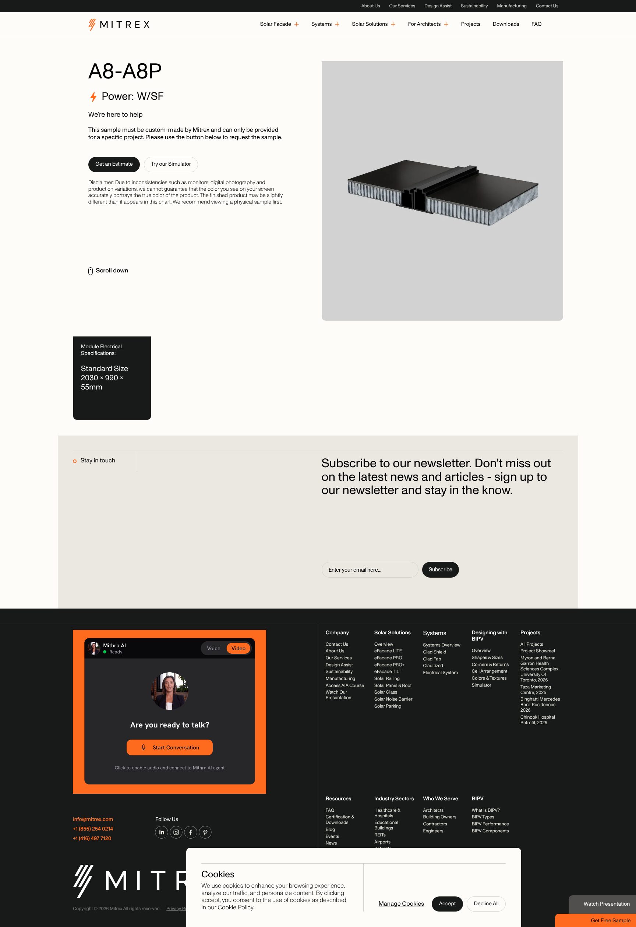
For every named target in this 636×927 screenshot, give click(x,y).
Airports (382, 842)
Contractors (435, 824)
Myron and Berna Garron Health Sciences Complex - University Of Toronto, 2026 (540, 669)
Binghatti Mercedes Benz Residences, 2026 (540, 704)
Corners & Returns (490, 664)
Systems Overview (441, 645)
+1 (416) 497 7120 (92, 839)
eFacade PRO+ (389, 665)
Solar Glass (385, 692)
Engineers (433, 831)
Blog (330, 829)
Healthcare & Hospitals (387, 813)
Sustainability (474, 6)
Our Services (402, 6)
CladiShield (434, 652)
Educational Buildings (386, 825)
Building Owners (439, 817)
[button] (279, 24)
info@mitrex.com (93, 820)
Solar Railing (387, 678)
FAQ (330, 810)
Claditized (433, 665)
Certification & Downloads (340, 820)
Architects (433, 810)
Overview (383, 644)
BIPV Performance (490, 824)
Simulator (481, 685)
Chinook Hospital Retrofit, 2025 (537, 720)
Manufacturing (512, 6)
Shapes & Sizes (487, 657)
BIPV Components (490, 831)
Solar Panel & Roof (392, 685)
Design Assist (438, 6)
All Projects (531, 644)
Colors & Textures (489, 678)
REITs (380, 835)
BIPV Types (483, 817)
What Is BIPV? (486, 810)
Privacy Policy (180, 909)
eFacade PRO (388, 658)
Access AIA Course (345, 685)
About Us (370, 6)
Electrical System (440, 672)
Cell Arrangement (490, 671)
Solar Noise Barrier (393, 699)
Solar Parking (387, 706)
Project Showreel (537, 651)
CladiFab (432, 659)
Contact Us (547, 6)
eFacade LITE (388, 651)
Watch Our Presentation (338, 695)
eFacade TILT (387, 672)
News (331, 843)
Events (332, 836)
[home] (118, 24)
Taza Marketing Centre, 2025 (535, 690)
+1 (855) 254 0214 (93, 829)
